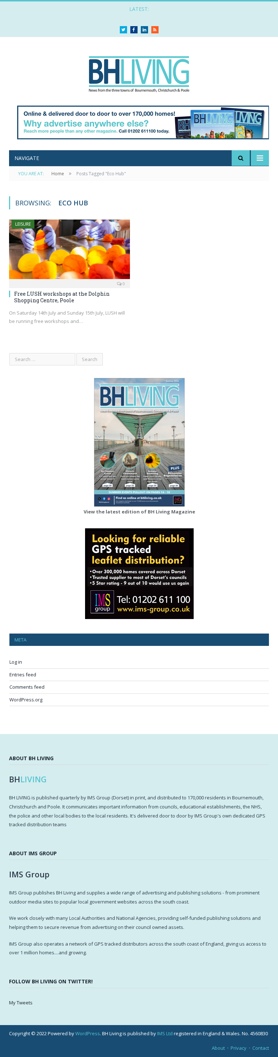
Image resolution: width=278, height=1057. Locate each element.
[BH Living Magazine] (139, 72)
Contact (260, 1048)
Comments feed (27, 687)
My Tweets (21, 1002)
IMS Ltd (165, 1033)
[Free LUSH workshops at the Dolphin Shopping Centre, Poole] (69, 251)
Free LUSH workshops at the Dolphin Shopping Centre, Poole (62, 297)
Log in (15, 662)
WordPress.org (25, 699)
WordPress (87, 1033)
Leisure (23, 224)
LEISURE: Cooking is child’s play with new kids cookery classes (137, 16)
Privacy (239, 1048)
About (218, 1048)
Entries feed (22, 674)
